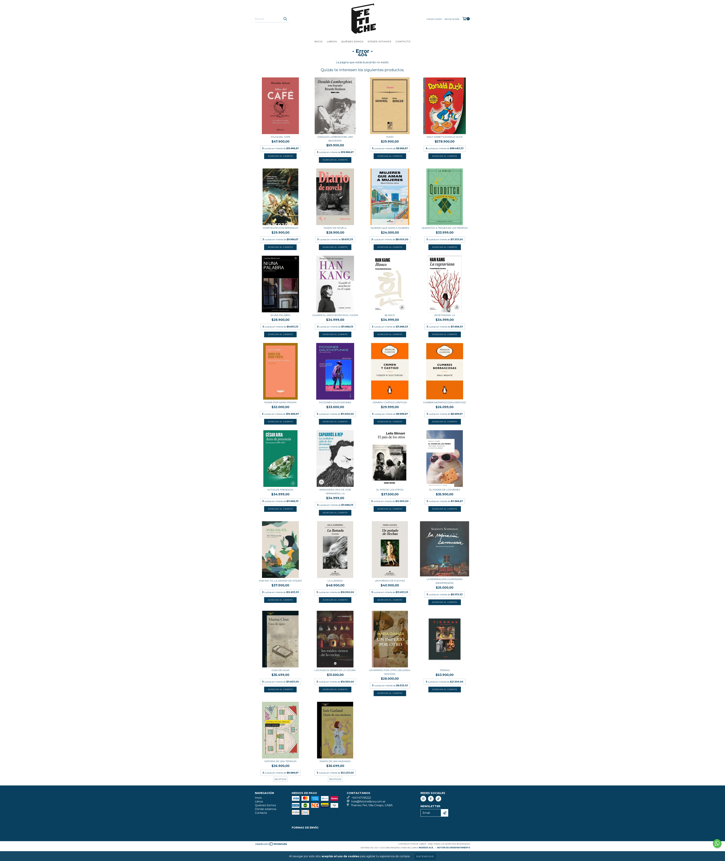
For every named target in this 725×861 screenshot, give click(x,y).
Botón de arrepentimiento (453, 847)
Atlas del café (280, 136)
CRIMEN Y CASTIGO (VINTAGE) (390, 402)
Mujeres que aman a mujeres (390, 227)
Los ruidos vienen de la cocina (335, 670)
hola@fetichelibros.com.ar (368, 801)
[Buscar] (285, 18)
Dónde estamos (379, 41)
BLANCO (390, 315)
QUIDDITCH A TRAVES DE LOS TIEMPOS (444, 227)
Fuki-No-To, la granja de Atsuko (280, 580)
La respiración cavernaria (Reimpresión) (445, 581)
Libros (332, 41)
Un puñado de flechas (390, 580)
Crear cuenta (434, 19)
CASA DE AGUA (280, 670)
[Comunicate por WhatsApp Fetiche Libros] (717, 843)
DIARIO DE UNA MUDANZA (335, 761)
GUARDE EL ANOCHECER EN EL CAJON (335, 315)
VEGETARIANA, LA (444, 315)
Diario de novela (335, 227)
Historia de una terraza (280, 761)
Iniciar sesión (451, 19)
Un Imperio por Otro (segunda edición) (389, 672)
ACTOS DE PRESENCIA (280, 489)
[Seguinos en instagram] (423, 799)
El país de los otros (389, 489)
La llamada (335, 580)
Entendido (425, 856)
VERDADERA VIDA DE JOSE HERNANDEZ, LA (335, 491)
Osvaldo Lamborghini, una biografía (335, 138)
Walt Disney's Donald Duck (445, 136)
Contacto (403, 41)
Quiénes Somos (352, 41)
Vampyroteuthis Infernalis (280, 227)
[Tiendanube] (271, 845)
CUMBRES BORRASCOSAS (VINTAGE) (444, 402)
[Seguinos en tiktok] (438, 799)
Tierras (445, 670)
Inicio (318, 41)
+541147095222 (361, 797)
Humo (390, 136)
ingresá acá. (426, 847)
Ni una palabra (280, 315)
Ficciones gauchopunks (335, 402)
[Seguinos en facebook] (431, 799)
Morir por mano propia (280, 402)
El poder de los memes (444, 489)
